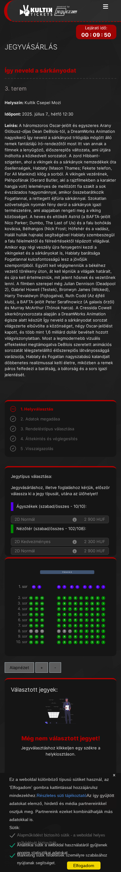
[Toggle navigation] (105, 6)
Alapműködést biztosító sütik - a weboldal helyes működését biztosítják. (61, 836)
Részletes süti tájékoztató (62, 795)
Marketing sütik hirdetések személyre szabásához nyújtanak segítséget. (62, 856)
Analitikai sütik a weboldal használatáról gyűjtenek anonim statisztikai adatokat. (62, 846)
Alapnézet (19, 667)
